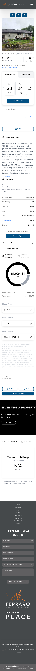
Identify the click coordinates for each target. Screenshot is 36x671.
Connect (18, 523)
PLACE (18, 646)
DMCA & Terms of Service (19, 668)
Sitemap (31, 668)
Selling (18, 513)
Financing (18, 515)
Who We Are (18, 521)
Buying (18, 510)
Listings (18, 507)
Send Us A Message (18, 581)
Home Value (18, 518)
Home (18, 505)
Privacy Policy (6, 668)
